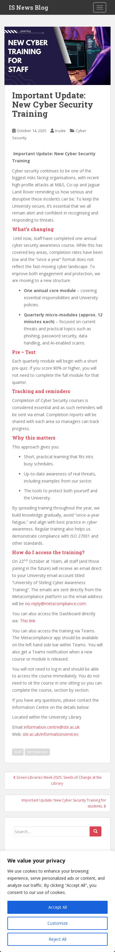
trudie (60, 130)
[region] (57, 901)
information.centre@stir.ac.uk (52, 727)
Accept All (57, 907)
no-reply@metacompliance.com (55, 603)
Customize (57, 923)
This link (27, 621)
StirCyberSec (37, 751)
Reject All (57, 939)
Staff (18, 751)
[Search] (95, 831)
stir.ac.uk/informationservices (50, 734)
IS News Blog (28, 7)
